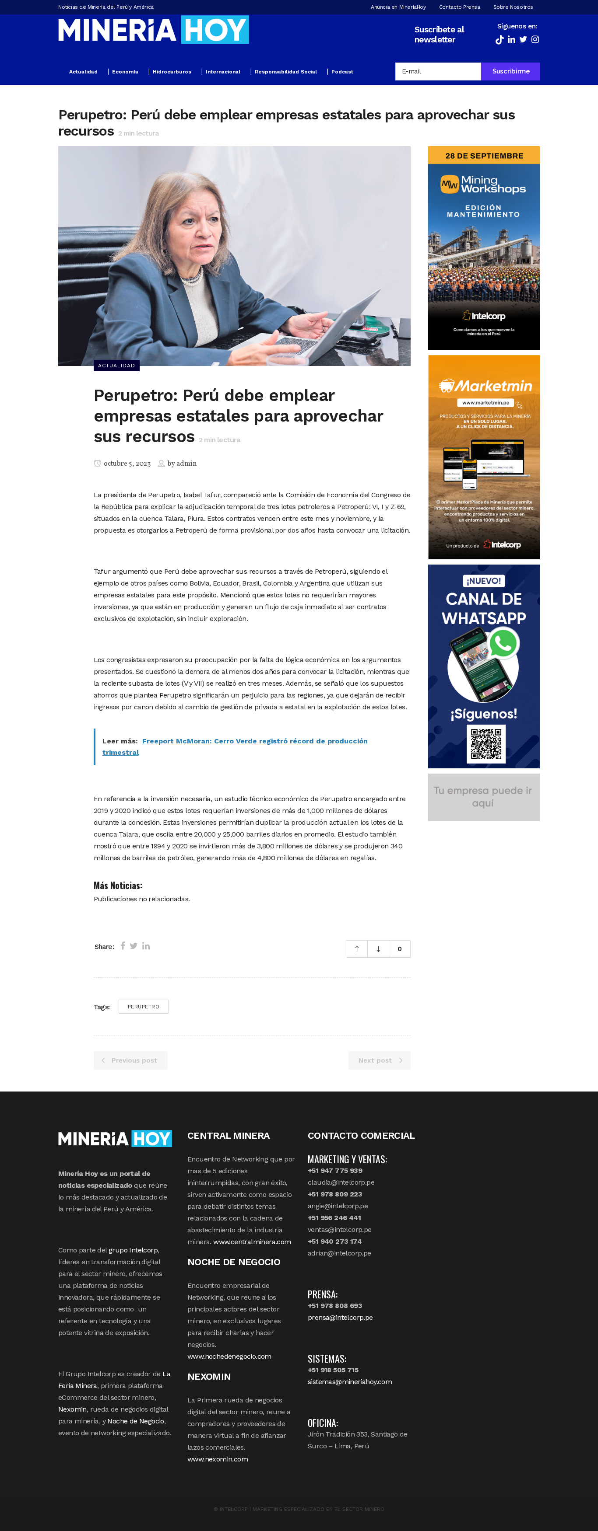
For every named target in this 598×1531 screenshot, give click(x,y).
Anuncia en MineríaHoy (398, 7)
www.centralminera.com (252, 1242)
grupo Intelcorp (133, 1250)
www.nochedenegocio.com (229, 1356)
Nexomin (72, 1409)
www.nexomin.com (217, 1459)
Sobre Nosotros (513, 7)
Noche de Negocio (135, 1421)
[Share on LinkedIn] (146, 946)
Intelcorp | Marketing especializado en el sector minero (302, 1509)
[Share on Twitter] (134, 946)
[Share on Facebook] (122, 946)
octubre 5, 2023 (126, 464)
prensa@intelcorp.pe (340, 1317)
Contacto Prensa (459, 7)
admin (186, 464)
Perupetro (144, 1007)
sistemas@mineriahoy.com (350, 1382)
